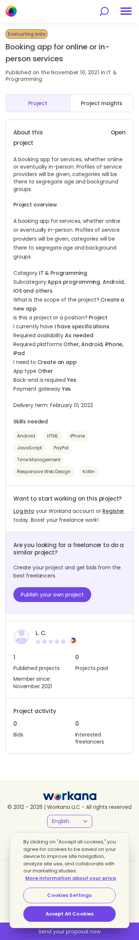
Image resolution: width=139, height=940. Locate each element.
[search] (104, 11)
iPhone (77, 436)
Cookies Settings (69, 895)
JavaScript (29, 448)
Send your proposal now (69, 931)
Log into (23, 511)
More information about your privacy (73, 878)
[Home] (11, 11)
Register (113, 511)
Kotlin (89, 471)
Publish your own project (52, 594)
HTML (52, 436)
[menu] (126, 11)
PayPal (61, 448)
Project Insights (101, 103)
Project (37, 103)
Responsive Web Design (44, 471)
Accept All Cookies (69, 913)
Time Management (38, 459)
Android (26, 436)
